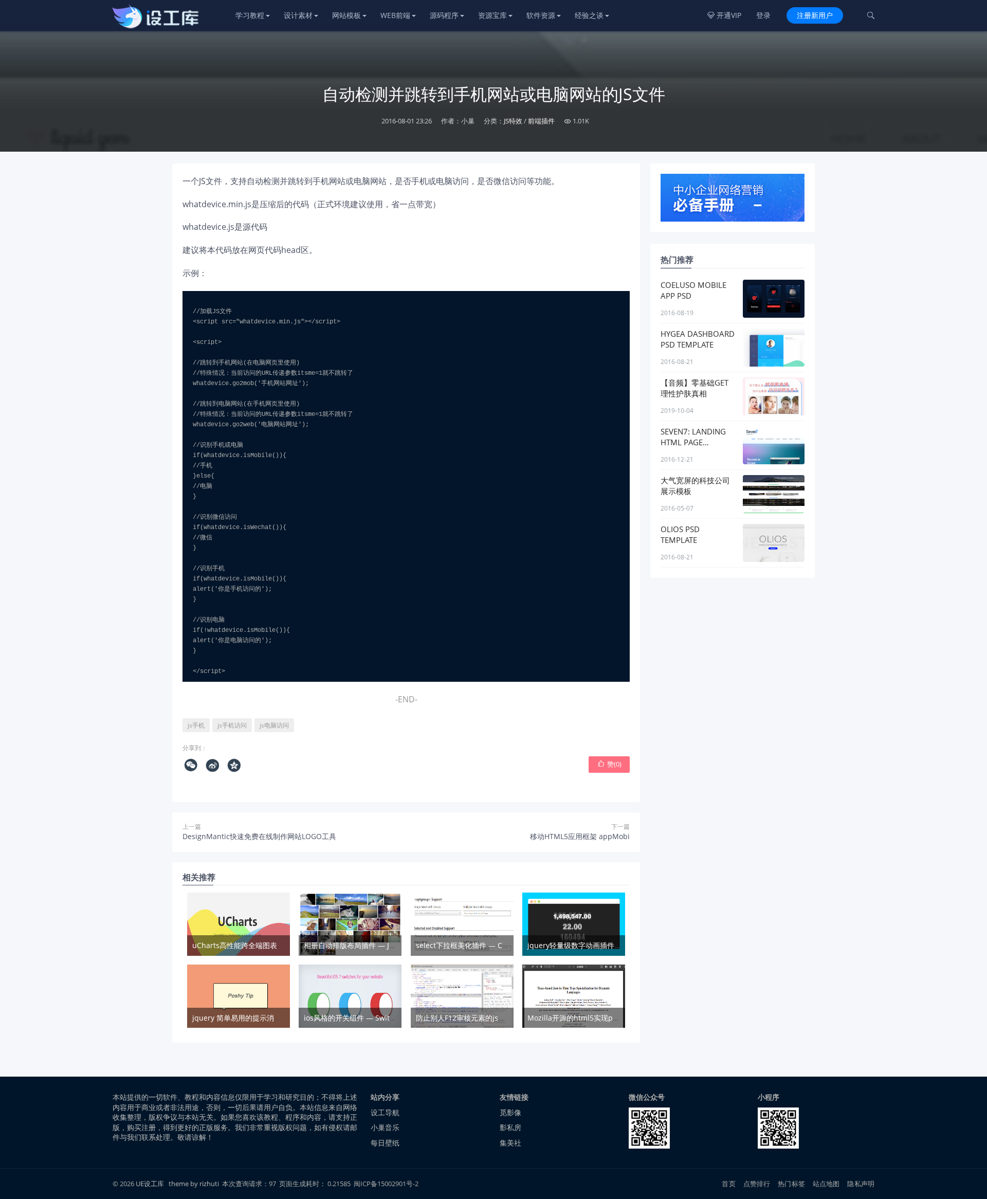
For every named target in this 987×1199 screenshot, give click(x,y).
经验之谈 (589, 15)
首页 (728, 1183)
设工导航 (385, 1112)
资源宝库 (492, 15)
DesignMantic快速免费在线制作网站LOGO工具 (259, 836)
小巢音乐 (385, 1127)
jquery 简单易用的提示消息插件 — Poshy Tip (266, 1018)
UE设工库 (150, 1183)
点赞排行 (757, 1183)
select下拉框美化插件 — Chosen (469, 945)
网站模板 (346, 15)
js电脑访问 (274, 725)
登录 (763, 15)
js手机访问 (232, 725)
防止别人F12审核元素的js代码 (464, 1018)
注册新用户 (815, 15)
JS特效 (513, 120)
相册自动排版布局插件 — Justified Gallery (372, 945)
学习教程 (249, 15)
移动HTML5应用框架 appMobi (580, 836)
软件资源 (540, 15)
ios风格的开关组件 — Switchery (356, 1018)
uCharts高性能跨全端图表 (234, 945)
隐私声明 (860, 1183)
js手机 (196, 725)
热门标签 (791, 1183)
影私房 (510, 1127)
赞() (609, 764)
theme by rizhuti (195, 1183)
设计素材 (298, 15)
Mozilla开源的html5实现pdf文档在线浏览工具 (602, 1018)
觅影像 (510, 1112)
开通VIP (724, 15)
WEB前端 (395, 15)
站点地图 (826, 1183)
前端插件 (541, 120)
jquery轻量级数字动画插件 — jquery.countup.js (606, 945)
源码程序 (444, 15)
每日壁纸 (385, 1143)
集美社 (510, 1143)
